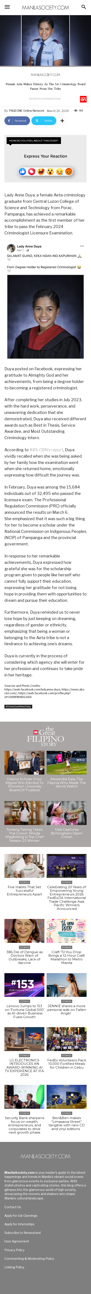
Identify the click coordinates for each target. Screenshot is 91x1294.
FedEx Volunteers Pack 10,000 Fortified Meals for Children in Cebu (66, 1063)
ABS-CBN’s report (46, 450)
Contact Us (12, 1207)
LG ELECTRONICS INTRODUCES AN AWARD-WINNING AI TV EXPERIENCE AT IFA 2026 (24, 1067)
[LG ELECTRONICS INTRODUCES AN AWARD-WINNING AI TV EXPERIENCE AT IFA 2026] (24, 1039)
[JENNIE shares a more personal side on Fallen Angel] (67, 985)
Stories (24, 882)
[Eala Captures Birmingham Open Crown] (67, 813)
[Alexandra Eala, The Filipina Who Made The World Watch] (67, 763)
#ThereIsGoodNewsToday (45, 98)
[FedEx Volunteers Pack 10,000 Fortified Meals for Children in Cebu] (67, 1039)
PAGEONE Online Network (26, 110)
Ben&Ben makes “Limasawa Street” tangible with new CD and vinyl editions (67, 1123)
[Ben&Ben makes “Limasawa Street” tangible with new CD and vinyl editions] (67, 1097)
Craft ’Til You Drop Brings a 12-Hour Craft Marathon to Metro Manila (66, 957)
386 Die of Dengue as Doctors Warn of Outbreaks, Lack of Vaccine (24, 957)
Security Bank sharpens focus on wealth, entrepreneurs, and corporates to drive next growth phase (24, 1125)
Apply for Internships (19, 1224)
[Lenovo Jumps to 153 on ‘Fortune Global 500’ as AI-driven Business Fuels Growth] (24, 985)
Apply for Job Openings (21, 1215)
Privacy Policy (14, 1250)
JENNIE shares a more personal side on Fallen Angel (66, 1009)
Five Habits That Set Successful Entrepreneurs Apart (24, 890)
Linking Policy (14, 1267)
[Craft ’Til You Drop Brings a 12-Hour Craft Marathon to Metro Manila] (67, 931)
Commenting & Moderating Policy (29, 1258)
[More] (62, 120)
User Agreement (16, 1241)
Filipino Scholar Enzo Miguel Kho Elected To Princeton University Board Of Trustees (25, 784)
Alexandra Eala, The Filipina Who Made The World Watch (66, 782)
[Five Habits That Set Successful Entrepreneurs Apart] (24, 866)
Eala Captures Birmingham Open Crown (66, 833)
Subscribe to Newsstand (22, 1233)
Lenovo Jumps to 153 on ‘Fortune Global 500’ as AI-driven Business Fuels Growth (24, 1011)
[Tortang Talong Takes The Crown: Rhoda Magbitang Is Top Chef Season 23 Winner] (24, 813)
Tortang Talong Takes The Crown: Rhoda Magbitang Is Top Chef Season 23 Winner (25, 835)
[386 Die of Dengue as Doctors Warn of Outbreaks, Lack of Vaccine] (24, 931)
